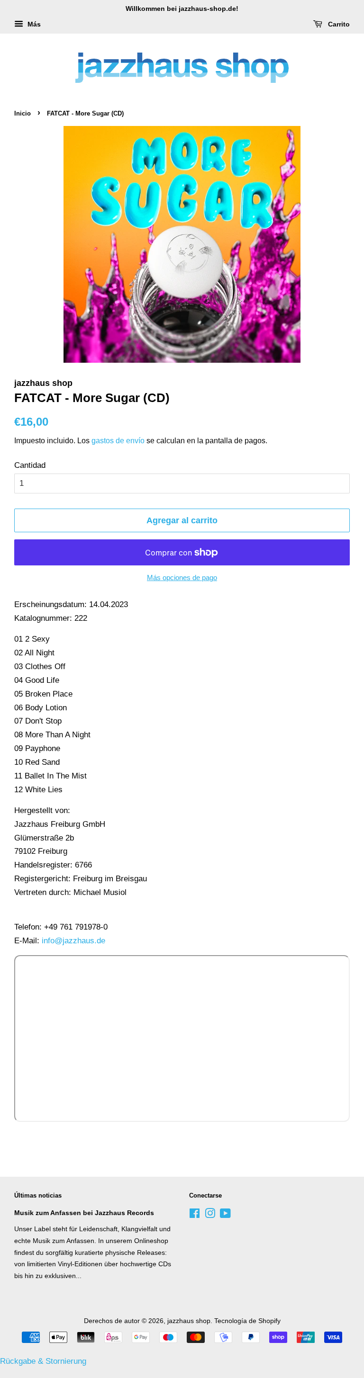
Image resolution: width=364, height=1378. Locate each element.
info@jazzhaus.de (73, 940)
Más (33, 24)
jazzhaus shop (188, 1320)
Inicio (22, 113)
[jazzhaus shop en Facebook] (194, 1215)
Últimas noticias (38, 1195)
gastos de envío (118, 441)
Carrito (338, 24)
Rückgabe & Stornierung (43, 1361)
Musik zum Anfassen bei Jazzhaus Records (84, 1213)
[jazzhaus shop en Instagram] (210, 1215)
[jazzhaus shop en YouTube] (225, 1215)
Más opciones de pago (182, 577)
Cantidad (30, 465)
